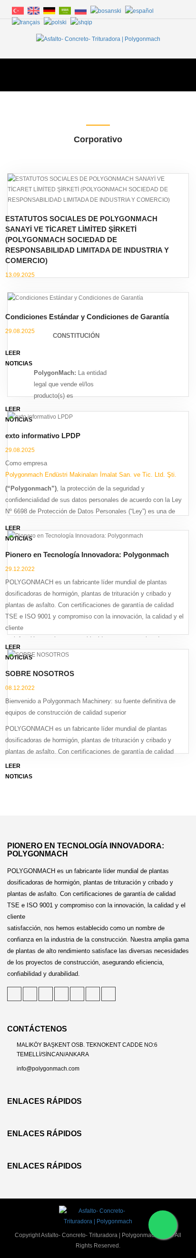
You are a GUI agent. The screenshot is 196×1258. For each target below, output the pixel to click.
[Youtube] (108, 994)
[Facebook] (61, 994)
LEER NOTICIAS (18, 771)
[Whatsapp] (162, 1224)
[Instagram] (93, 994)
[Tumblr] (77, 994)
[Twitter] (14, 994)
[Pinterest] (30, 994)
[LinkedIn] (46, 994)
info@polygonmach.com (48, 1068)
